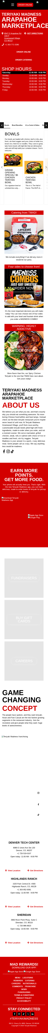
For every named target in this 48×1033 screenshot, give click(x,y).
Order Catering (23, 60)
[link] (40, 4)
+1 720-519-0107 (24, 853)
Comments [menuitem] (17, 986)
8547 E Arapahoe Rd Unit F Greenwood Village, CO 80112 (12, 37)
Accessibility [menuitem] (24, 1001)
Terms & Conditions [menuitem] (24, 995)
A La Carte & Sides (32, 125)
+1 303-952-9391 (24, 890)
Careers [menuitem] (16, 983)
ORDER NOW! (13, 196)
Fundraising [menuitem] (24, 992)
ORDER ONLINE (25, 5)
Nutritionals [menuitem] (29, 983)
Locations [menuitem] (28, 978)
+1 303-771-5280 (12, 45)
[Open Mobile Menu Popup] (13, 4)
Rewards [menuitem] (18, 981)
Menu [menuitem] (17, 978)
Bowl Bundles (17, 125)
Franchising (24, 732)
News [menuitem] (24, 989)
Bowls (6, 125)
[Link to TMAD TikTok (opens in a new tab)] (12, 452)
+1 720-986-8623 (24, 926)
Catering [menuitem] (29, 981)
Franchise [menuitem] (30, 986)
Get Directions (35, 33)
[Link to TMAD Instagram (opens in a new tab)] (8, 452)
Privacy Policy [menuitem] (24, 998)
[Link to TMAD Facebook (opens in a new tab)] (4, 452)
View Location (13, 871)
